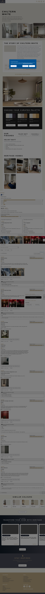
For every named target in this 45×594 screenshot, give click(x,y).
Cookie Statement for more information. (28, 63)
